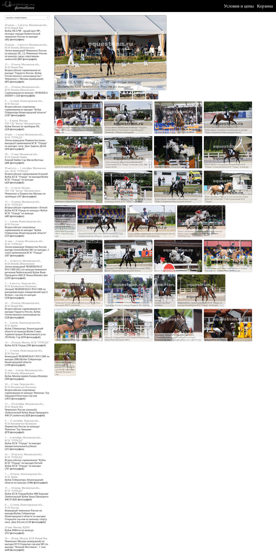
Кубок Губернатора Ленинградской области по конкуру (24, 481)
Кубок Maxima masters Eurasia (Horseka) (26, 376)
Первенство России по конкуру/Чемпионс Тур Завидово (22, 428)
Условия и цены (239, 6)
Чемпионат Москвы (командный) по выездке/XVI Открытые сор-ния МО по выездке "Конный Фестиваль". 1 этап (26, 544)
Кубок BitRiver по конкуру (19, 530)
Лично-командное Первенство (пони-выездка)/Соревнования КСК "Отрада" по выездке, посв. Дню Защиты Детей (26, 143)
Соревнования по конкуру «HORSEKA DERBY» (174, 132)
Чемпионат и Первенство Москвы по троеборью (74, 201)
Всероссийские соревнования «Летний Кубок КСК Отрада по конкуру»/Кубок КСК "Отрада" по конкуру (26, 210)
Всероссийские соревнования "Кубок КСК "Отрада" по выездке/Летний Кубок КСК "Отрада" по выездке (25, 463)
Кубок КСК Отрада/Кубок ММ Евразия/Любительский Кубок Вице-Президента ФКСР (26, 496)
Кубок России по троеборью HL (22, 126)
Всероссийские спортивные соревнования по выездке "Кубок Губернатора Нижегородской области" (26, 109)
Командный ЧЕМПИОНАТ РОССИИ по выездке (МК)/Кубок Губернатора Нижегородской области (27, 359)
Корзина (265, 6)
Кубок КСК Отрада (15, 345)
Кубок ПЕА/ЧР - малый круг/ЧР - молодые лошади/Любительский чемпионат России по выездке (23, 33)
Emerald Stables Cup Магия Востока (24, 160)
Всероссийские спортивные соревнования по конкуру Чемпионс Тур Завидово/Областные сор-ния (27, 393)
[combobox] (27, 17)
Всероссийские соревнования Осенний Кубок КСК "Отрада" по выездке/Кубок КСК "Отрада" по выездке (26, 177)
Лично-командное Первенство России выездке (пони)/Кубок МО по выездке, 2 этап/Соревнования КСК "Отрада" (27, 250)
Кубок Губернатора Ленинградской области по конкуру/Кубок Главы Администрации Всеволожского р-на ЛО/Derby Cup (25, 333)
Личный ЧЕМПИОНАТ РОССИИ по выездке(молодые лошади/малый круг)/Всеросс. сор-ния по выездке (26, 292)
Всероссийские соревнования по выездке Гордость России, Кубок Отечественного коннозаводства (23, 311)
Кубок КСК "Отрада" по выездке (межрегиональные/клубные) (23, 445)
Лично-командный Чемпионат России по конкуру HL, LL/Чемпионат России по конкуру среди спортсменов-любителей (26, 55)
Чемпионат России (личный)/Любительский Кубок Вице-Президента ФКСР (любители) (26, 412)
